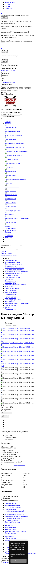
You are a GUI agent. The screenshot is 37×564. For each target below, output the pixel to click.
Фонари (7, 226)
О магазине (9, 236)
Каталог (8, 124)
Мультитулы (9, 214)
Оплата (7, 6)
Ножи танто (9, 183)
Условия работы (10, 2)
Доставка (8, 4)
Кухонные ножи (10, 199)
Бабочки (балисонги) (12, 163)
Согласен (18, 561)
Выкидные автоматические (14, 147)
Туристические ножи (12, 131)
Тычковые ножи (10, 171)
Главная (7, 122)
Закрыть (4, 17)
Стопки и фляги (10, 222)
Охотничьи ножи (11, 127)
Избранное (5, 417)
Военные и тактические (13, 135)
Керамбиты (9, 167)
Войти (3, 70)
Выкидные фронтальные (13, 155)
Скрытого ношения (12, 187)
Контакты (8, 8)
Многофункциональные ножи (15, 179)
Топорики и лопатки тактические (16, 218)
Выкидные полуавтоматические (16, 151)
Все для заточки (10, 207)
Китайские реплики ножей (14, 143)
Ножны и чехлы (10, 203)
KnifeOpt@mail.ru (9, 562)
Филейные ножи (11, 195)
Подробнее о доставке (8, 82)
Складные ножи (10, 139)
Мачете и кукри (10, 175)
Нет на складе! (6, 413)
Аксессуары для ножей (13, 210)
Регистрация (10, 70)
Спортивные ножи (11, 159)
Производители (10, 228)
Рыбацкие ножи (10, 191)
